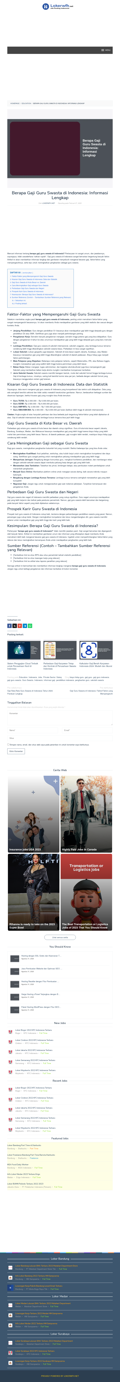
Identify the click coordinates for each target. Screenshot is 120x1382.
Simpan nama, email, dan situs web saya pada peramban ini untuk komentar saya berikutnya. (49, 744)
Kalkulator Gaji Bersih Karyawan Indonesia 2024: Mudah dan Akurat (95, 664)
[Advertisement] (60, 33)
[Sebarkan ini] (9, 626)
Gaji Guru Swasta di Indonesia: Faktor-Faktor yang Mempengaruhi (91, 690)
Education (23, 677)
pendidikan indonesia (65, 680)
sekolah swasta (97, 680)
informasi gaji (49, 680)
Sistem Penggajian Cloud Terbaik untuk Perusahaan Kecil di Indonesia (22, 666)
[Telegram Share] (25, 626)
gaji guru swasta (14, 680)
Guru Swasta (27, 680)
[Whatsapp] (30, 626)
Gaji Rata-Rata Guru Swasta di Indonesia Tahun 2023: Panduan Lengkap (30, 690)
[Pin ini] (20, 626)
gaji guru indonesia (101, 677)
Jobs (40, 677)
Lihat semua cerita (60, 937)
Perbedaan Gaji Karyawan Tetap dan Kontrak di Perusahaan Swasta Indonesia (59, 666)
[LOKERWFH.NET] (60, 6)
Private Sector (49, 677)
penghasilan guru (82, 680)
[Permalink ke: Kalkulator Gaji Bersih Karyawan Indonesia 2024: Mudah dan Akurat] (96, 650)
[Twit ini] (14, 626)
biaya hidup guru (77, 677)
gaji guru (88, 677)
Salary (59, 677)
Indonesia (33, 677)
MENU (107, 50)
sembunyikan (27, 273)
